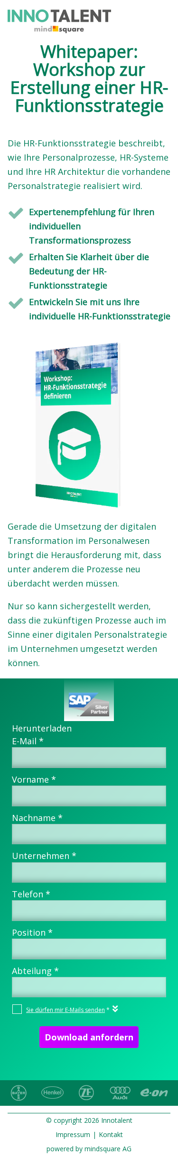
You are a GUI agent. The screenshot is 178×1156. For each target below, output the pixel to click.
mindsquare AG (107, 1148)
